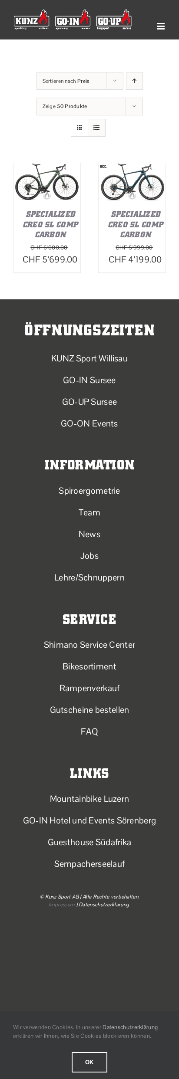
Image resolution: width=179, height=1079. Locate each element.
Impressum (62, 904)
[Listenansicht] (96, 127)
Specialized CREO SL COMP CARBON (50, 224)
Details (66, 190)
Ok (89, 1062)
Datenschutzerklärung (130, 1027)
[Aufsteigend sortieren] (134, 81)
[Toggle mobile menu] (161, 26)
